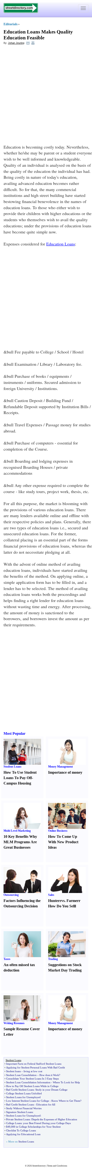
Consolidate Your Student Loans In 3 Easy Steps (32, 1078)
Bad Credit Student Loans (20, 1089)
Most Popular (14, 733)
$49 (8, 1126)
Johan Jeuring (16, 43)
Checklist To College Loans (21, 1130)
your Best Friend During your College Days (47, 1123)
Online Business (57, 830)
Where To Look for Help (66, 1082)
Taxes (7, 959)
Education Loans (60, 244)
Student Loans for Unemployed (23, 1097)
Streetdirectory (39, 1166)
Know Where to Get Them (65, 1100)
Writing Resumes (14, 1023)
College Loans (14, 1123)
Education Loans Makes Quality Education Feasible (38, 35)
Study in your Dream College (51, 1089)
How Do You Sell (61, 906)
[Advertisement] (46, 96)
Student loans (13, 1071)
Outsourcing (11, 895)
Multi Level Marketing (17, 830)
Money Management (60, 766)
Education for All (45, 1104)
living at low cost (33, 1071)
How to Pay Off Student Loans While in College (32, 1086)
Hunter (54, 901)
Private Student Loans (18, 1119)
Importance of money (65, 772)
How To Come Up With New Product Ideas (63, 842)
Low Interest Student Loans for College (27, 1100)
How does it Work (49, 1075)
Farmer (73, 901)
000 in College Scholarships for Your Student (36, 1126)
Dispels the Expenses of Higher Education (54, 1119)
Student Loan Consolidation (21, 1075)
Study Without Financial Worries (24, 1108)
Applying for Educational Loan (23, 1134)
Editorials (10, 24)
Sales (51, 895)
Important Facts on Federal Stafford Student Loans (33, 1063)
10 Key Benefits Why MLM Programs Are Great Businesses (20, 842)
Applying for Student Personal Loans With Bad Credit (35, 1067)
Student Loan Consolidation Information (28, 1082)
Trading (53, 959)
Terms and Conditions (57, 1166)
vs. (63, 901)
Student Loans (12, 766)
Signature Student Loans (19, 1112)
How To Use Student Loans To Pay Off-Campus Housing (20, 777)
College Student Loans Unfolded (24, 1093)
